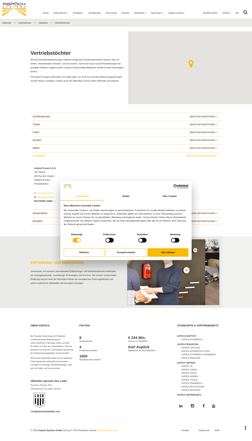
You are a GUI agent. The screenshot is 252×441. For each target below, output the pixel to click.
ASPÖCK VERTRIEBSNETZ (189, 395)
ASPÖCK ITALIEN (189, 380)
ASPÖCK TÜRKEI (189, 370)
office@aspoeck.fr (46, 197)
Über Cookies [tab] (170, 196)
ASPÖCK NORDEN (189, 376)
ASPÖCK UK (187, 366)
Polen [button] (36, 132)
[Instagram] (192, 406)
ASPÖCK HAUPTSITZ (186, 336)
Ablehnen (84, 252)
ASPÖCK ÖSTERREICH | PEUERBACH (198, 354)
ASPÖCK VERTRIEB (186, 363)
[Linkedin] (180, 406)
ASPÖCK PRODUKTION (187, 344)
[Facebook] (204, 406)
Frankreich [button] (39, 155)
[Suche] (245, 12)
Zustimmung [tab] (82, 196)
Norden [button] (37, 140)
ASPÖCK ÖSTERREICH (191, 339)
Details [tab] (126, 196)
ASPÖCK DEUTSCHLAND (192, 387)
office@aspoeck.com (107, 430)
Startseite (6, 23)
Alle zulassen (168, 252)
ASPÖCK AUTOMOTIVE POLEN (195, 351)
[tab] (126, 116)
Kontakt (185, 430)
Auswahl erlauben (126, 252)
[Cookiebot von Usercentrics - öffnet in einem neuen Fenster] (175, 186)
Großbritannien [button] (41, 116)
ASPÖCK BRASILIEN (190, 358)
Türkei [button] (36, 124)
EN (237, 13)
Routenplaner (43, 201)
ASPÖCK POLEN (188, 373)
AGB (217, 430)
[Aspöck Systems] (14, 9)
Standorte (43, 23)
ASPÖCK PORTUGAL (190, 348)
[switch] (109, 240)
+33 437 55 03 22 (44, 193)
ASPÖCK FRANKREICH (191, 383)
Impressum (204, 430)
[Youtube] (213, 406)
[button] (191, 64)
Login (225, 13)
